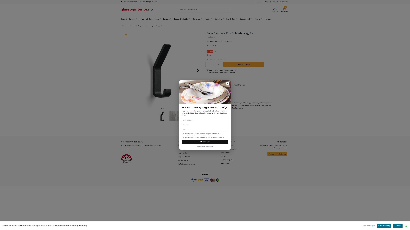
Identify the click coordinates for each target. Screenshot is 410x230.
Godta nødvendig (384, 225)
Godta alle (398, 225)
